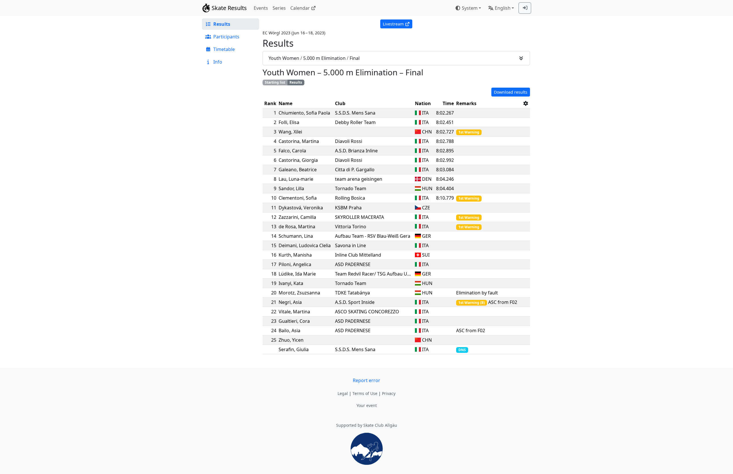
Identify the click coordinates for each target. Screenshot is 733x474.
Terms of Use (364, 393)
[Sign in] (525, 8)
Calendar (300, 8)
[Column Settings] (526, 103)
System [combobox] (470, 8)
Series (279, 8)
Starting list (275, 82)
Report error (366, 380)
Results (295, 82)
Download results (510, 92)
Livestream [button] (393, 24)
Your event (366, 405)
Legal (343, 393)
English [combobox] (503, 8)
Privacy (388, 393)
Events (261, 8)
